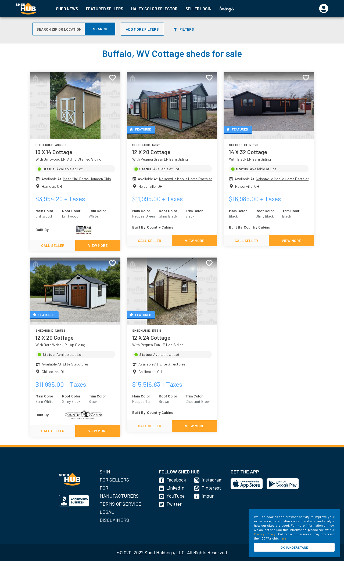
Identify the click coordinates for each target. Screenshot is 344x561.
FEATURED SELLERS (104, 8)
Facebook (176, 480)
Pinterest (211, 488)
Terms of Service (120, 504)
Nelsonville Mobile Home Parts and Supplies (194, 178)
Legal (107, 512)
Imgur (208, 496)
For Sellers (114, 480)
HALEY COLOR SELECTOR (154, 8)
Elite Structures (76, 364)
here (283, 538)
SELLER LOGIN (198, 8)
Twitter (174, 504)
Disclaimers (114, 520)
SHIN (105, 472)
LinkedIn (175, 488)
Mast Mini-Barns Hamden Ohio (87, 178)
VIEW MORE (98, 245)
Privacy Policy (264, 534)
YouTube (175, 496)
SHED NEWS (67, 8)
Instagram (212, 480)
